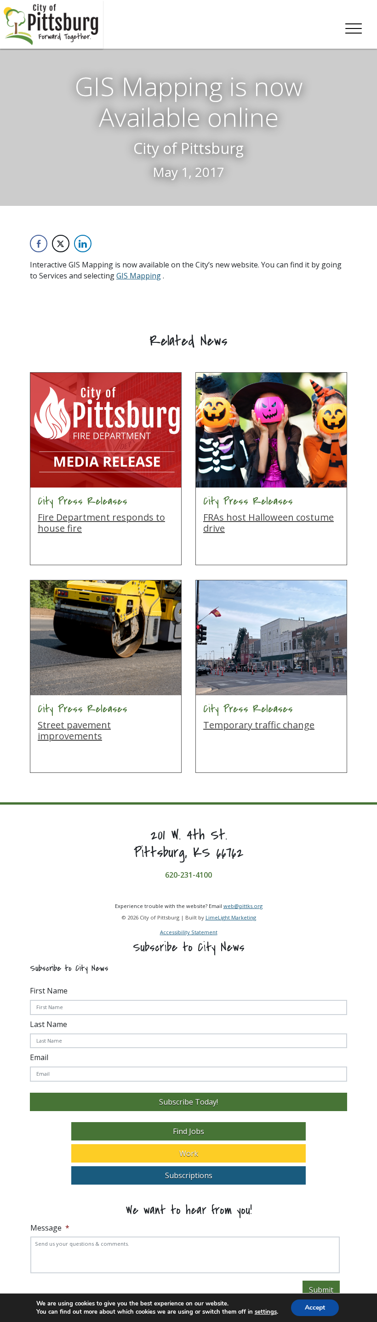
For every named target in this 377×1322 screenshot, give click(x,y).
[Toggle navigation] (353, 26)
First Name (49, 991)
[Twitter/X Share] (60, 243)
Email (39, 1058)
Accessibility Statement (188, 932)
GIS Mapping (138, 276)
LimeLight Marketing (231, 917)
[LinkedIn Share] (82, 243)
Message (49, 1228)
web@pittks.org (243, 905)
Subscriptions (188, 1176)
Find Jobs (188, 1132)
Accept (315, 1307)
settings (266, 1312)
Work (188, 1154)
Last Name (48, 1024)
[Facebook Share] (38, 243)
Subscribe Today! (188, 1102)
